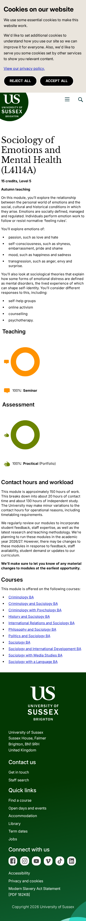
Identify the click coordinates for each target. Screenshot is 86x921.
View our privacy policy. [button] (24, 68)
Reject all (20, 81)
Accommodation (22, 815)
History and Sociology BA (29, 616)
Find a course (19, 800)
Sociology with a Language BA (33, 661)
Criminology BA (21, 597)
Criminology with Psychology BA (34, 610)
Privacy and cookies (25, 881)
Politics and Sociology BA (29, 636)
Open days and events (27, 808)
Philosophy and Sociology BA (32, 629)
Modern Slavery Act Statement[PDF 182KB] (34, 891)
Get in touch (18, 772)
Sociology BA (19, 642)
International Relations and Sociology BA (41, 623)
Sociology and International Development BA (44, 649)
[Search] (80, 103)
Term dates (18, 831)
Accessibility (19, 873)
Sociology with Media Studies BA (35, 655)
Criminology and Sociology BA (33, 603)
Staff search (18, 780)
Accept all (57, 81)
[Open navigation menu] (67, 99)
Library (14, 823)
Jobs (12, 839)
